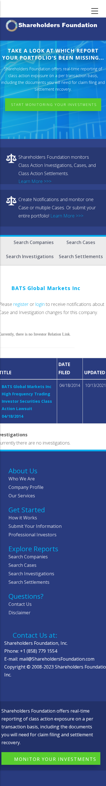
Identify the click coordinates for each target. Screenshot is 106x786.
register (21, 304)
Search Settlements (81, 256)
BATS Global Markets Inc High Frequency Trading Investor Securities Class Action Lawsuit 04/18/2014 (27, 401)
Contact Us (20, 604)
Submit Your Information (35, 526)
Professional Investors (32, 535)
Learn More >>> (34, 181)
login (40, 304)
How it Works (22, 518)
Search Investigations (30, 256)
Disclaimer (19, 612)
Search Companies (34, 242)
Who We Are (21, 479)
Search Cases (80, 242)
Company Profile (26, 487)
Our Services (21, 496)
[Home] (53, 25)
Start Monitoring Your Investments (54, 104)
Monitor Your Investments (55, 759)
